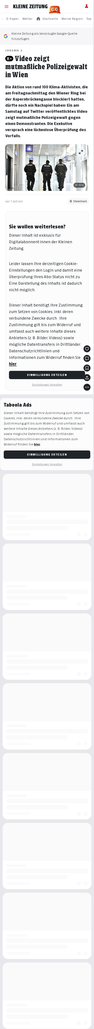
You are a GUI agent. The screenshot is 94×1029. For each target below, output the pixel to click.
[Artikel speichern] (87, 368)
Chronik (12, 50)
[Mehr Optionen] (87, 387)
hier (13, 364)
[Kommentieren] (87, 358)
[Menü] (6, 6)
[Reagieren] (87, 348)
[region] (47, 19)
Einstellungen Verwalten (47, 384)
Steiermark (80, 201)
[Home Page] (30, 6)
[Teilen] (87, 377)
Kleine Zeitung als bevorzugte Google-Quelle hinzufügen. (44, 36)
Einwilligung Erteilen (47, 374)
